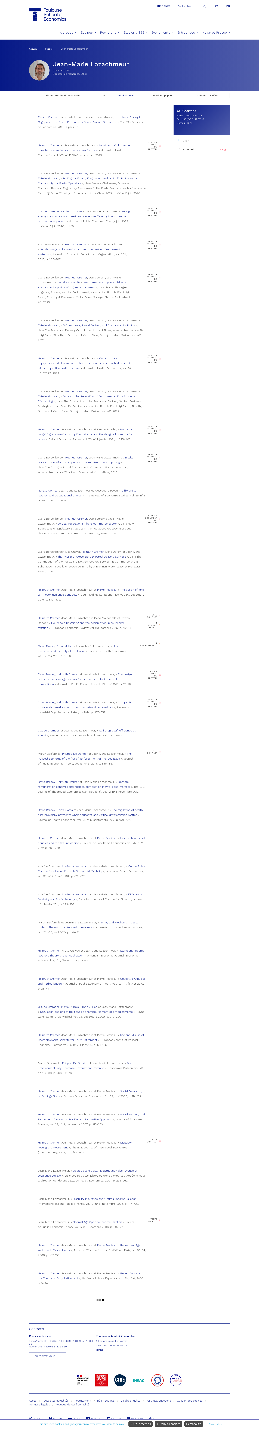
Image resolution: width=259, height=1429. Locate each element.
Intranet (164, 6)
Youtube (96, 1418)
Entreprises (186, 32)
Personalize (193, 1423)
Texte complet (152, 616)
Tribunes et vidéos (206, 95)
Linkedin (116, 1418)
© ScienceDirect (148, 644)
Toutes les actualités (55, 1400)
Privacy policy (215, 1424)
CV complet (186, 149)
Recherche (108, 32)
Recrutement (83, 1400)
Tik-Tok (157, 1418)
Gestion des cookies (189, 1400)
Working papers (162, 95)
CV (103, 95)
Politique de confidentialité (72, 1404)
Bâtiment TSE (106, 1400)
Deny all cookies (169, 1423)
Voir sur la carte (41, 1336)
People (49, 49)
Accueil (33, 49)
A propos (67, 32)
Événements (161, 32)
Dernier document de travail (151, 674)
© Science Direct (152, 625)
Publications (126, 95)
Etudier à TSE (134, 32)
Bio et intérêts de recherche (63, 95)
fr (216, 6)
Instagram (137, 1418)
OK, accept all (142, 1423)
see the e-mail (194, 115)
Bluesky (57, 1418)
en (228, 6)
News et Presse (214, 32)
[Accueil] (47, 14)
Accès (32, 1400)
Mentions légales (39, 1404)
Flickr (76, 1418)
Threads (38, 1418)
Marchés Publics (130, 1400)
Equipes (87, 32)
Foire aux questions (158, 1400)
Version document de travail (151, 145)
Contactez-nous (45, 1356)
